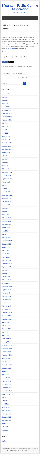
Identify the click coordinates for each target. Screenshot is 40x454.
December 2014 (7, 345)
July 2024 (5, 156)
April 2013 (5, 374)
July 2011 (5, 427)
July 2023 (5, 185)
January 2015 (6, 342)
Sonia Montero (8, 66)
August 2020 (6, 247)
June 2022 (5, 208)
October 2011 (6, 417)
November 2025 (7, 117)
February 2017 (6, 306)
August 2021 (6, 227)
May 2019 (5, 273)
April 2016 (5, 322)
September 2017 (7, 299)
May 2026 (5, 100)
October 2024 (6, 146)
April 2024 (5, 165)
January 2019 (6, 283)
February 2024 (6, 169)
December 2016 (7, 312)
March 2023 (6, 192)
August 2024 (6, 152)
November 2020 (7, 241)
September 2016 (7, 319)
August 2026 (6, 94)
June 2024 (5, 159)
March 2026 (6, 107)
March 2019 (6, 276)
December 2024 (7, 143)
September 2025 (7, 120)
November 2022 (7, 198)
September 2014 (7, 355)
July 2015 (5, 332)
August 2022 (6, 205)
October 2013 (6, 368)
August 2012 (6, 394)
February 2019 (6, 280)
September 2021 (7, 224)
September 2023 (7, 179)
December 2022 (7, 195)
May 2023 (5, 188)
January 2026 (6, 110)
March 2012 (6, 407)
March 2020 (6, 257)
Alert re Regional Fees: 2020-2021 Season (21, 78)
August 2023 (6, 182)
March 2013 (6, 378)
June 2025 (5, 126)
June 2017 (5, 303)
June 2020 (5, 250)
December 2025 (7, 113)
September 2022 (7, 201)
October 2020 (6, 244)
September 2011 (7, 420)
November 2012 (7, 391)
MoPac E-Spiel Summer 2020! (14, 73)
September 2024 (7, 149)
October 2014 (6, 352)
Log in (4, 441)
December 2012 (7, 387)
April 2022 (5, 214)
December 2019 (7, 263)
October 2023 (6, 175)
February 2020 (6, 260)
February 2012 (6, 410)
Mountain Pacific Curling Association (20, 7)
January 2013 (6, 384)
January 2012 (6, 414)
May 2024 (5, 162)
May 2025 (5, 130)
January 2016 (6, 325)
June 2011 (5, 430)
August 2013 (6, 371)
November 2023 (7, 172)
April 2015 (5, 335)
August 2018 (6, 293)
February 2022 (6, 218)
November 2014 (7, 348)
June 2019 (5, 270)
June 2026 (5, 97)
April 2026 (5, 103)
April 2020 (5, 254)
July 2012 (5, 397)
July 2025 (5, 123)
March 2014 (6, 358)
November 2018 (7, 286)
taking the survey (13, 48)
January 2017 (6, 309)
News (30, 66)
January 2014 (6, 361)
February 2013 (6, 381)
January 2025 (6, 139)
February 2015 (6, 338)
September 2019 (7, 267)
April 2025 (5, 133)
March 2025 (6, 136)
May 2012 (5, 400)
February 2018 (6, 296)
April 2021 (5, 234)
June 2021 (5, 231)
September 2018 (7, 290)
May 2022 (5, 211)
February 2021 (6, 237)
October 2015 (6, 329)
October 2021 (6, 221)
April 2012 (5, 404)
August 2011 (6, 423)
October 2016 (6, 316)
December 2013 (7, 365)
